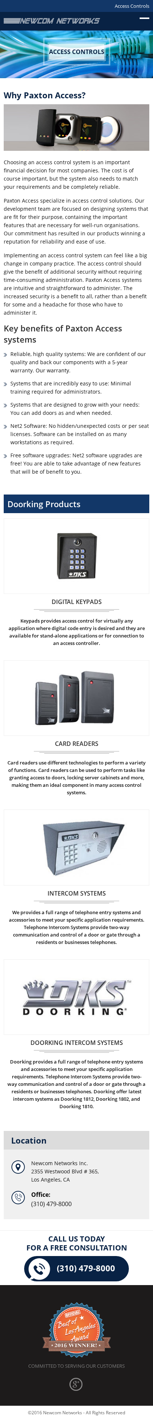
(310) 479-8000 (51, 1204)
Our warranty (52, 370)
